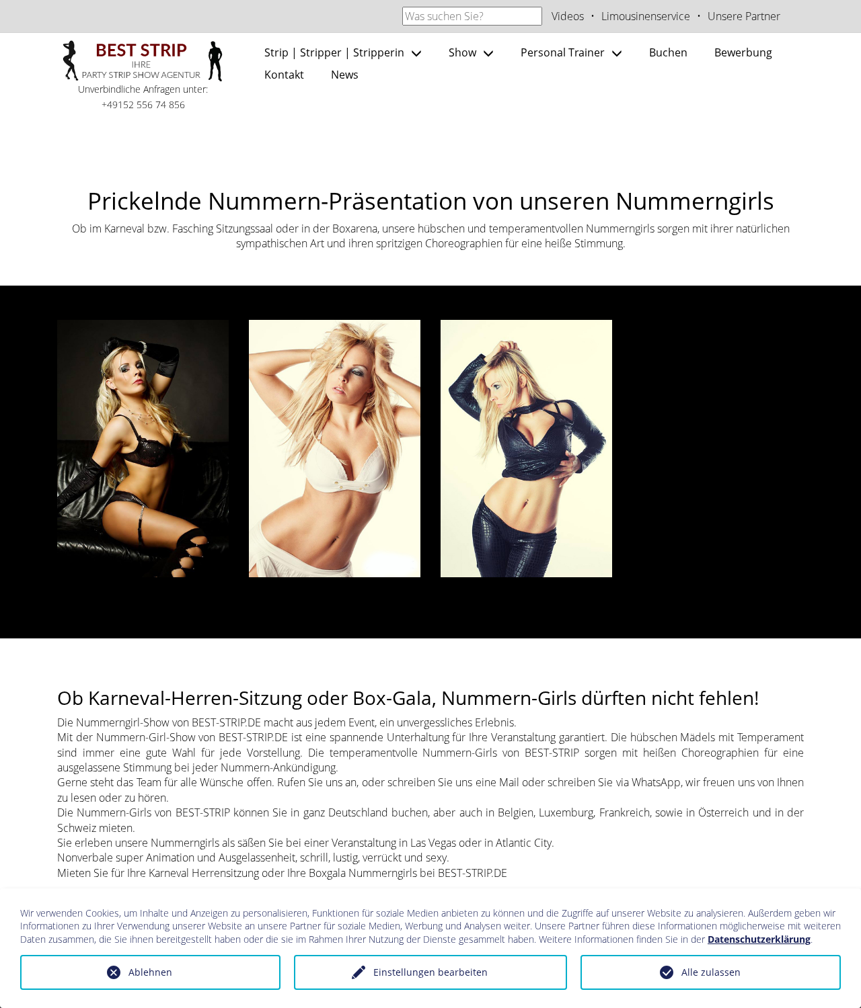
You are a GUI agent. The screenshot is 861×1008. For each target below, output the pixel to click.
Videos (568, 16)
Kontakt (284, 74)
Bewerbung (743, 52)
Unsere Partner (744, 16)
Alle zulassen (711, 972)
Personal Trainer (563, 52)
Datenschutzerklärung (759, 939)
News (345, 74)
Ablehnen (150, 972)
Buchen (668, 52)
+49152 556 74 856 (143, 104)
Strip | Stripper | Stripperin (334, 52)
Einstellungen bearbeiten (430, 972)
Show (462, 52)
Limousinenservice (645, 16)
